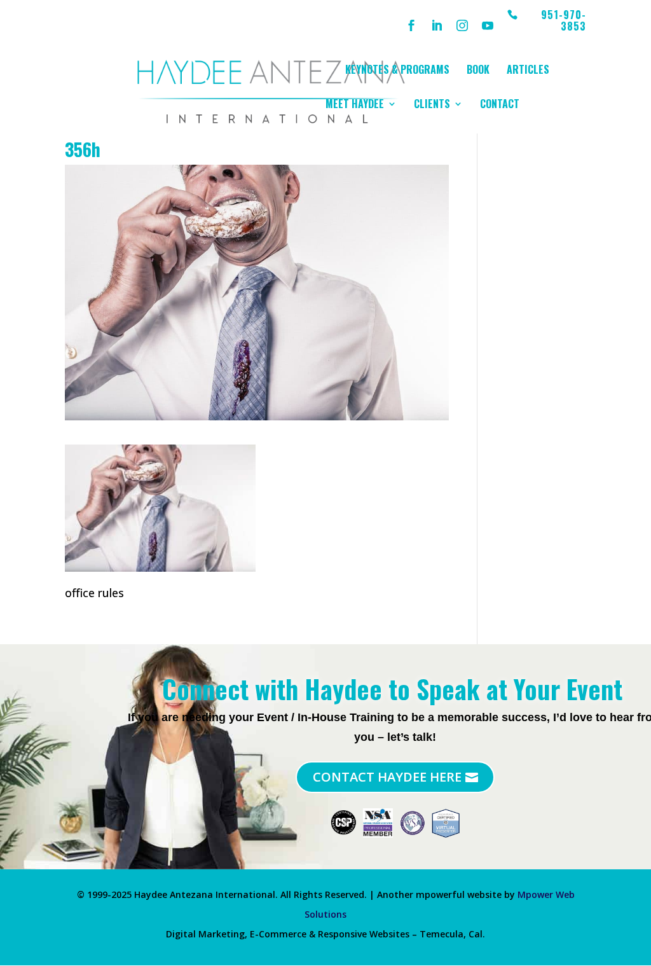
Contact (499, 105)
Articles (528, 71)
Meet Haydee (355, 105)
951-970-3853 (563, 21)
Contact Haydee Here (387, 776)
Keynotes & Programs (397, 71)
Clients (432, 105)
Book (478, 71)
